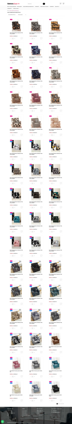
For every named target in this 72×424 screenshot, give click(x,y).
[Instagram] (36, 418)
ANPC (23, 416)
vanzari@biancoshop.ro (56, 412)
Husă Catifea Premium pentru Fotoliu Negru (55, 395)
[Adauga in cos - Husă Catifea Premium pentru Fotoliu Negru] (61, 400)
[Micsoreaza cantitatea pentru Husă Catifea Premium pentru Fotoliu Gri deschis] (30, 401)
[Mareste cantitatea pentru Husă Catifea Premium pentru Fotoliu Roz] (15, 377)
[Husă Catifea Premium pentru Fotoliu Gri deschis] (36, 387)
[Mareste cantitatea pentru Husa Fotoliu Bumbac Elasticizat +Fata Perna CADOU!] (15, 38)
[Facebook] (35, 418)
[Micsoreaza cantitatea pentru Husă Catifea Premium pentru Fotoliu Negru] (50, 401)
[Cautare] (44, 4)
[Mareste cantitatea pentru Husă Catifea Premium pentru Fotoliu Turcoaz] (54, 377)
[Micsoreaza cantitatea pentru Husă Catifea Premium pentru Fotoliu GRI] (30, 377)
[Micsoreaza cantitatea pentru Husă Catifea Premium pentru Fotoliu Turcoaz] (50, 377)
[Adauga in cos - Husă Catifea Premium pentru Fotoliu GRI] (41, 376)
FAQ (7, 415)
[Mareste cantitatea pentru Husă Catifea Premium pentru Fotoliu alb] (15, 401)
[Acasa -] (13, 4)
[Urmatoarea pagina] (63, 403)
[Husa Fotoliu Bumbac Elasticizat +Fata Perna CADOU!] (16, 25)
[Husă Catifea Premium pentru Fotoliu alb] (16, 387)
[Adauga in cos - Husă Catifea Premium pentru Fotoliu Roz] (22, 376)
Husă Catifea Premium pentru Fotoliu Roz (16, 371)
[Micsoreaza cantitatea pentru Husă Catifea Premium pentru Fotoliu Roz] (11, 377)
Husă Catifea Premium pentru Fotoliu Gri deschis (35, 395)
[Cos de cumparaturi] (63, 3)
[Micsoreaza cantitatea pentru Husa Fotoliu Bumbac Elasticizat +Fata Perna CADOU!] (11, 38)
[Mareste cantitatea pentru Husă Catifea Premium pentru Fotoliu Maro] (54, 352)
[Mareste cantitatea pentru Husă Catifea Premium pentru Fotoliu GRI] (34, 377)
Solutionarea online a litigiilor (26, 415)
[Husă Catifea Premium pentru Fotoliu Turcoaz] (55, 363)
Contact (8, 414)
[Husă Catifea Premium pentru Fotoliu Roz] (16, 363)
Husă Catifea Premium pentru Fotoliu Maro (55, 347)
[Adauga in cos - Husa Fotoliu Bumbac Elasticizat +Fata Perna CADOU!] (22, 38)
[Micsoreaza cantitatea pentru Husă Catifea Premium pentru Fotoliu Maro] (50, 352)
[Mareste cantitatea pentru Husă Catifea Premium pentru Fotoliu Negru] (54, 401)
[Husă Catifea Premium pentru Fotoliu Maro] (55, 339)
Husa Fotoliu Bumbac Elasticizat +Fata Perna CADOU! (16, 33)
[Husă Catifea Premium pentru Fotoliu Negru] (55, 387)
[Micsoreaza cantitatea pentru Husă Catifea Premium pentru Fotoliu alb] (11, 401)
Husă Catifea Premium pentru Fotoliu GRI (35, 371)
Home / (8, 10)
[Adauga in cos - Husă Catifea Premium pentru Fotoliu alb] (22, 400)
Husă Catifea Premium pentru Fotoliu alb (16, 395)
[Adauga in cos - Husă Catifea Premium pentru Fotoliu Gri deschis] (41, 400)
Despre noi (8, 410)
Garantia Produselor (24, 414)
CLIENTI (23, 408)
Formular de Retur (24, 410)
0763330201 (55, 410)
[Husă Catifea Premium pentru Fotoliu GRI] (36, 363)
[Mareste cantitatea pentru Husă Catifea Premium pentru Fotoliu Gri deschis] (34, 401)
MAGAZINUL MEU (10, 408)
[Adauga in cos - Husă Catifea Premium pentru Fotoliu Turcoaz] (61, 376)
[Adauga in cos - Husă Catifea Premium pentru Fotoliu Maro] (61, 352)
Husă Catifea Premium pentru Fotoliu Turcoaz (55, 371)
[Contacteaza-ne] (61, 3)
